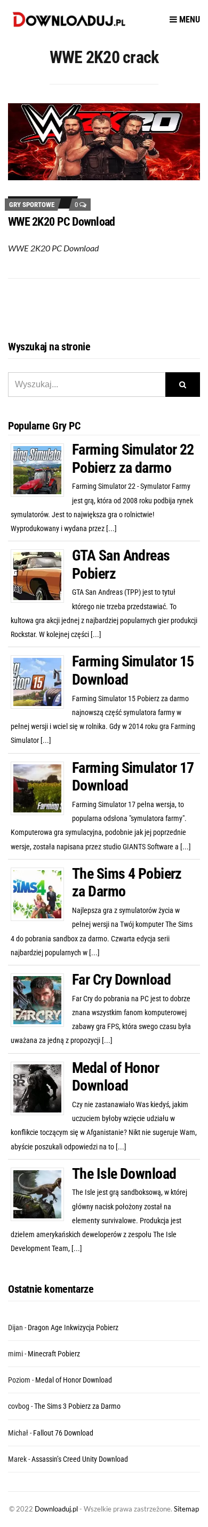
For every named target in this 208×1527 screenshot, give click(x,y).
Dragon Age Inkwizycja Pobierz (73, 1327)
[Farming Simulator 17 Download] (41, 787)
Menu (188, 19)
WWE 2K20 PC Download (61, 221)
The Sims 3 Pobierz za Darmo (77, 1406)
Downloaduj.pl (56, 1509)
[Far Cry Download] (41, 999)
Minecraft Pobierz (54, 1353)
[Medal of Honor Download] (41, 1087)
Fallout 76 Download (63, 1433)
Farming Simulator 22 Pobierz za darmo (133, 459)
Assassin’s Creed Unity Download (79, 1459)
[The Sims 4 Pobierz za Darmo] (41, 893)
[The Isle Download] (41, 1194)
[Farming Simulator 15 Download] (41, 681)
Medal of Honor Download (115, 1077)
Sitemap (186, 1509)
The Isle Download (124, 1174)
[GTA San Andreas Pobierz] (41, 575)
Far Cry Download (121, 979)
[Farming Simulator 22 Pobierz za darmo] (41, 469)
